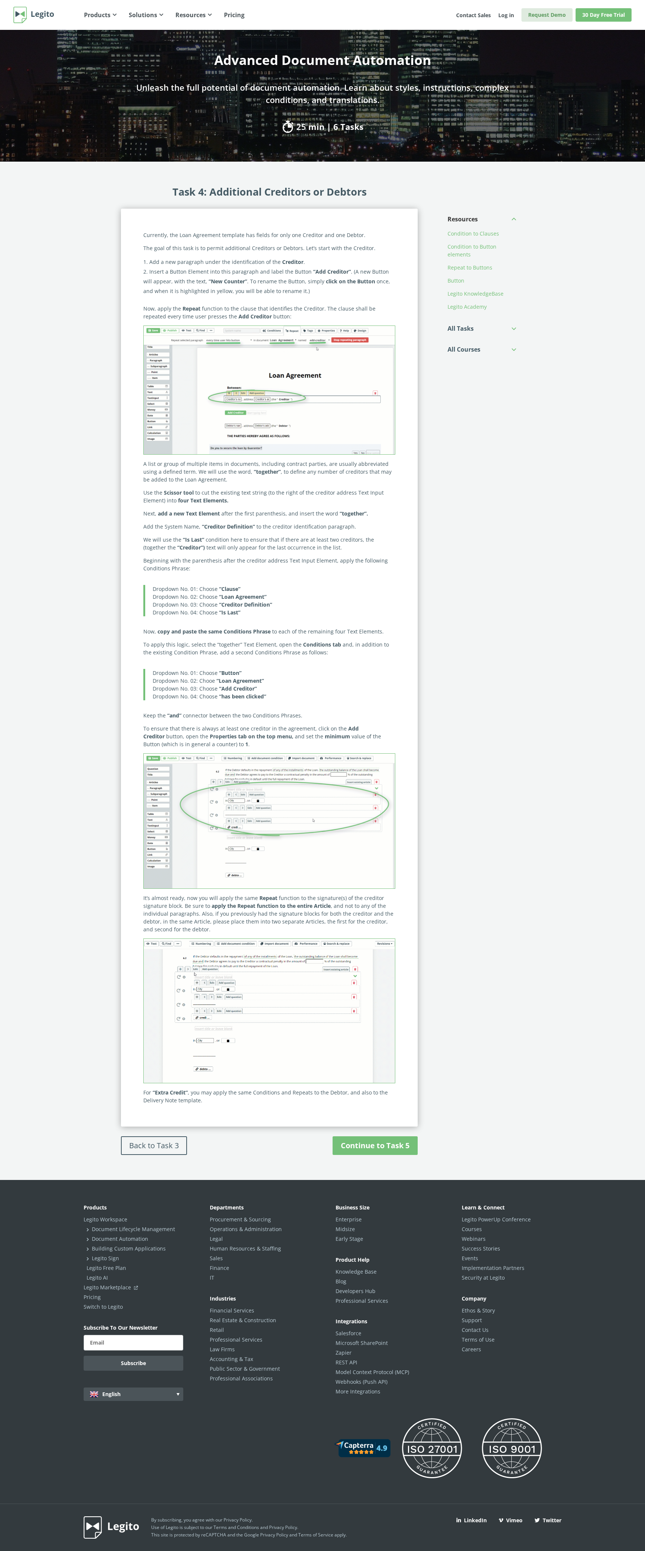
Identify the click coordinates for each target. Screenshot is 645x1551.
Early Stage (349, 1238)
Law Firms (222, 1349)
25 (300, 126)
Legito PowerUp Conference (496, 1219)
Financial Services (232, 1310)
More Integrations (358, 1391)
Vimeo (514, 1520)
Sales (216, 1258)
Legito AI (97, 1277)
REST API (346, 1362)
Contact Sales (473, 15)
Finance (219, 1267)
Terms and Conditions (236, 1527)
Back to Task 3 (154, 1145)
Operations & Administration (246, 1229)
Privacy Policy (238, 1520)
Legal (216, 1238)
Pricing (92, 1297)
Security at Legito (483, 1277)
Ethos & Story (478, 1310)
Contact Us (475, 1329)
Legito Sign (105, 1258)
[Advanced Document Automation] (269, 390)
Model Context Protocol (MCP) (372, 1372)
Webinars (474, 1238)
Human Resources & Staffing (245, 1248)
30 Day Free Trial (603, 14)
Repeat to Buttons (470, 267)
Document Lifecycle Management (133, 1229)
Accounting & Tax (231, 1358)
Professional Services (236, 1339)
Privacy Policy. (283, 1527)
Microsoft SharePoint (362, 1342)
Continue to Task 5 (375, 1145)
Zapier (344, 1352)
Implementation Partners (493, 1267)
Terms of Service (315, 1535)
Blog (341, 1281)
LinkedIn (475, 1520)
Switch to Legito (103, 1306)
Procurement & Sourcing (240, 1219)
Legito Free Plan (106, 1267)
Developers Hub (356, 1291)
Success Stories (481, 1248)
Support (472, 1320)
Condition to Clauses (474, 233)
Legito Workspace (105, 1219)
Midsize (345, 1229)
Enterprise (349, 1219)
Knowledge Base (356, 1271)
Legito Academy (467, 306)
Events (470, 1258)
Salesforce (348, 1333)
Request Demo (547, 14)
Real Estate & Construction (243, 1320)
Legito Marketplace (108, 1287)
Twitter (552, 1520)
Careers (471, 1349)
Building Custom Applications (129, 1248)
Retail (217, 1329)
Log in (506, 15)
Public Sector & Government (245, 1368)
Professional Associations (241, 1378)
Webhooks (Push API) (361, 1381)
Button (456, 280)
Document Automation (120, 1238)
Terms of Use (478, 1339)
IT (212, 1277)
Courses (472, 1229)
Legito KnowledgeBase (476, 293)
